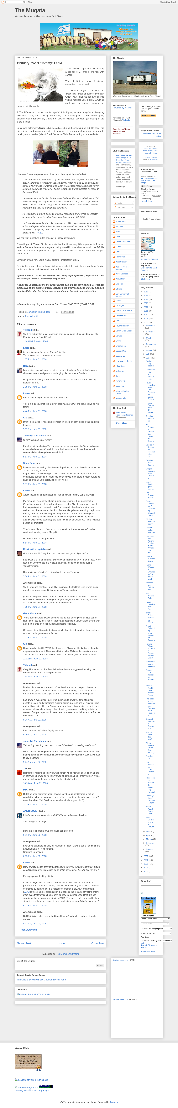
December (150, 325)
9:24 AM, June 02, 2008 (34, 762)
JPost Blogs (121, 423)
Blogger (114, 1102)
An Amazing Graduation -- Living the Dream (150, 432)
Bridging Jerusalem (150, 418)
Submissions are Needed (150, 664)
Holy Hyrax (120, 257)
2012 (146, 307)
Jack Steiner (121, 262)
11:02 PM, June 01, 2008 (35, 658)
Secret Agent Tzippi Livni (149, 810)
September (151, 344)
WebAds (126, 120)
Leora (26, 348)
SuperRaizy (29, 463)
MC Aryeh (120, 306)
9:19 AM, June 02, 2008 (34, 734)
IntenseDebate (146, 201)
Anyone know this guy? (149, 735)
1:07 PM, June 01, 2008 (35, 359)
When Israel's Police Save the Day (150, 747)
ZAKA (27, 892)
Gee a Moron (30, 613)
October (149, 338)
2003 (146, 867)
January (149, 849)
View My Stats (22, 1090)
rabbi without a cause (122, 392)
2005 (146, 864)
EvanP (118, 247)
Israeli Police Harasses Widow (150, 617)
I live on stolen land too (150, 529)
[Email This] (62, 312)
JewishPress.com (120, 960)
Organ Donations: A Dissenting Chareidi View (150, 508)
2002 (146, 871)
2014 (146, 299)
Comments (121, 207)
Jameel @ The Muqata (34, 435)
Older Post (97, 943)
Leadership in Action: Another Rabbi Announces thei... (150, 544)
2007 (146, 856)
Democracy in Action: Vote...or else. (150, 374)
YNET (39, 233)
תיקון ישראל (121, 381)
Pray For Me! (149, 757)
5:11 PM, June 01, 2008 (34, 429)
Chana (119, 237)
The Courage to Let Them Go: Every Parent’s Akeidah (123, 160)
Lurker (26, 393)
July (148, 354)
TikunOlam (120, 366)
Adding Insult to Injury (150, 521)
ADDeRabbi (121, 222)
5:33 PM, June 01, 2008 (35, 457)
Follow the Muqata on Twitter (151, 135)
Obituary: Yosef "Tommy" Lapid (150, 799)
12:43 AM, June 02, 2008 (35, 676)
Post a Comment (28, 930)
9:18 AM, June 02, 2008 (34, 720)
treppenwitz (121, 398)
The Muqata (30, 10)
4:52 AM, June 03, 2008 (34, 923)
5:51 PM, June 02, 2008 (35, 835)
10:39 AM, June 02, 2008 (35, 783)
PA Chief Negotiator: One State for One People (149, 180)
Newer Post (24, 943)
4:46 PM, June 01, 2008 (35, 411)
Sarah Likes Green (124, 331)
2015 (146, 296)
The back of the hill (124, 361)
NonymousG (121, 316)
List (142, 943)
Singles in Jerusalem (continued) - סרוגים (150, 451)
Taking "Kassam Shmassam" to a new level (150, 572)
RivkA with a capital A (34, 549)
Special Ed (120, 356)
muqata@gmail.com (149, 259)
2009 (146, 318)
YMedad (27, 330)
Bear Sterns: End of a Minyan (150, 822)
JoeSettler (120, 279)
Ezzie (118, 252)
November (150, 332)
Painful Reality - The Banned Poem (150, 690)
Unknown (120, 371)
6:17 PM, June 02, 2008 (35, 905)
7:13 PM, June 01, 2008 (35, 637)
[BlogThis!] (65, 312)
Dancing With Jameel (150, 462)
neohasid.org (154, 159)
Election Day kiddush (150, 363)
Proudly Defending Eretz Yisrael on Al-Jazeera (150, 633)
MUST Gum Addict (124, 311)
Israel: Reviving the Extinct (150, 485)
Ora (117, 321)
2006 (146, 860)
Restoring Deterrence (124, 415)
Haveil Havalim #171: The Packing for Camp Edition (150, 391)
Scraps (119, 336)
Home (61, 943)
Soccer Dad (121, 351)
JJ (24, 768)
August (149, 350)
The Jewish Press (124, 155)
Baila (26, 366)
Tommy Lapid (31, 316)
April (148, 835)
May (148, 831)
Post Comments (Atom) (67, 954)
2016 (146, 292)
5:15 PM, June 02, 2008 (35, 804)
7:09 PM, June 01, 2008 (35, 607)
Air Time (119, 227)
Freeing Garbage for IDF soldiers (150, 407)
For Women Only (150, 595)
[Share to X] (67, 312)
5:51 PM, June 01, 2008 (35, 484)
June (148, 358)
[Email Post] (57, 312)
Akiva (118, 232)
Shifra (118, 341)
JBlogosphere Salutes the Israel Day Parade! (150, 785)
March (149, 839)
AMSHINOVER (31, 811)
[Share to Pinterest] (73, 312)
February (150, 843)
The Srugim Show (150, 495)
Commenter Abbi (123, 242)
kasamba (120, 386)
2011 (146, 311)
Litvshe (119, 289)
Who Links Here (148, 951)
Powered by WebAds (123, 108)
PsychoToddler (122, 326)
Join (143, 947)
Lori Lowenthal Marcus (122, 295)
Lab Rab (119, 284)
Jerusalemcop (122, 274)
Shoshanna (121, 346)
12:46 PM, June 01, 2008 (35, 341)
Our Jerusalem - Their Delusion (150, 768)
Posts (119, 203)
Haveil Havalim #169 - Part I (150, 605)
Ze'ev (118, 376)
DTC (25, 790)
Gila (25, 417)
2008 (146, 322)
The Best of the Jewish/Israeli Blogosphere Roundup (150, 707)
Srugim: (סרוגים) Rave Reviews (150, 473)
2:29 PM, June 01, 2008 (35, 387)
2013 (146, 303)
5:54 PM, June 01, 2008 (35, 543)
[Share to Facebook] (70, 312)
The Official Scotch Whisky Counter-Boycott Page (41, 980)
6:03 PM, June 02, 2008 (35, 856)
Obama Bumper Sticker (150, 558)
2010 (146, 314)
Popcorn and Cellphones (150, 586)
